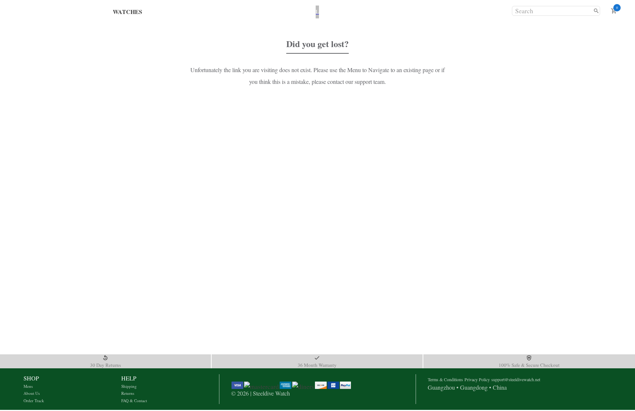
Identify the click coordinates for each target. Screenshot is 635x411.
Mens (28, 386)
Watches (127, 11)
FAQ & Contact (134, 400)
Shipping (129, 386)
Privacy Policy (477, 379)
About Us (32, 393)
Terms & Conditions (445, 379)
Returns (127, 393)
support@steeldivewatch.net (515, 379)
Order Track (34, 400)
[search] (596, 10)
